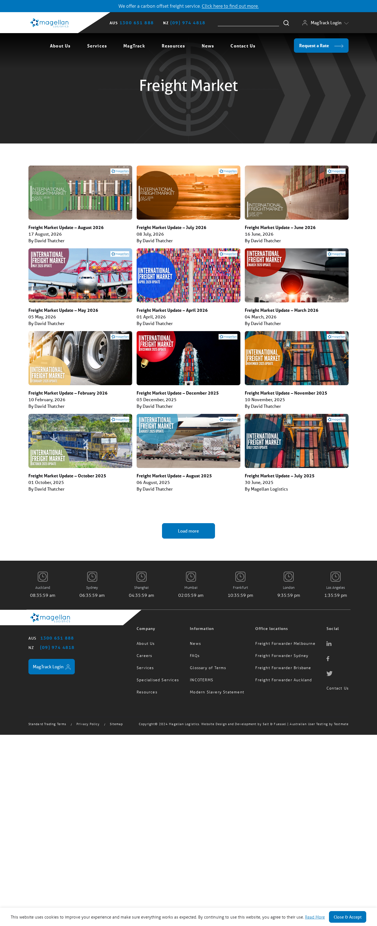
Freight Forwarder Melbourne (285, 640)
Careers (144, 652)
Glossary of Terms (208, 664)
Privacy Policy (87, 721)
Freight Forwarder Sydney (281, 652)
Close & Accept (348, 917)
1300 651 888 (137, 22)
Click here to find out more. (230, 6)
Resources (173, 46)
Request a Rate (314, 45)
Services (97, 46)
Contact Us (242, 46)
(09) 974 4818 (188, 22)
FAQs (195, 652)
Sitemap (116, 721)
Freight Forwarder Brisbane (283, 664)
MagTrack (134, 46)
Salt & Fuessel (274, 721)
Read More (315, 917)
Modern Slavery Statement (217, 688)
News (208, 46)
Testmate (341, 721)
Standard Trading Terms (47, 721)
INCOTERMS (201, 676)
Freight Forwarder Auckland (283, 676)
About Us (60, 46)
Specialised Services (158, 676)
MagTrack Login (326, 22)
